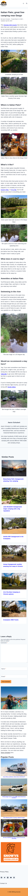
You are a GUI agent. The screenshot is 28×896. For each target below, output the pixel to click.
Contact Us (3, 883)
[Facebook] (1, 877)
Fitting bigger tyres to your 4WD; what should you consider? (14, 797)
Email (3, 676)
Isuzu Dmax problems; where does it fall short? (14, 776)
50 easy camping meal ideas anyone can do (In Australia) (14, 838)
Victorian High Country (10, 25)
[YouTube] (11, 877)
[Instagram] (7, 877)
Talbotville (4, 374)
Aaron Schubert (6, 19)
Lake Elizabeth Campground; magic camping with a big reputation (12, 509)
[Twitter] (4, 877)
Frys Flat (13, 189)
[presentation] (14, 468)
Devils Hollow (12, 387)
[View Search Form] (26, 3)
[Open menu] (23, 3)
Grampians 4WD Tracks (10, 620)
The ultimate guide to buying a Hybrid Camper (14, 817)
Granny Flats (5, 189)
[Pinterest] (14, 877)
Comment (4, 642)
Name (3, 669)
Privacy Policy (4, 871)
